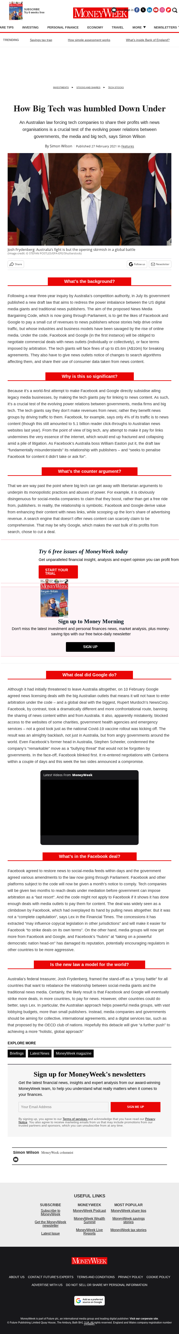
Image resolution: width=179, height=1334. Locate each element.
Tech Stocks (116, 87)
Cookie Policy (158, 1281)
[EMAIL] (17, 1159)
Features (127, 146)
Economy (95, 27)
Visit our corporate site (144, 1323)
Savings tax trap (41, 40)
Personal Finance (63, 27)
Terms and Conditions (96, 1281)
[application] (89, 807)
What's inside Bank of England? (148, 40)
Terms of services (75, 1119)
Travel (118, 27)
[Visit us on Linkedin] (149, 10)
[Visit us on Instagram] (162, 10)
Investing (30, 27)
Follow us (139, 264)
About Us (16, 1281)
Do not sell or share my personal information (106, 1289)
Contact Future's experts (50, 1281)
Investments (61, 87)
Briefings (17, 1053)
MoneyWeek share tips (128, 1215)
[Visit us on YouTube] (155, 10)
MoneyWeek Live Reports (89, 1236)
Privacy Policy (130, 1281)
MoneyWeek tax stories (128, 1234)
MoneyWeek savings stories (128, 1224)
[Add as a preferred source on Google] (89, 1305)
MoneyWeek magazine (73, 1053)
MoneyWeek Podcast (89, 1215)
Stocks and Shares (88, 87)
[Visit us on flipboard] (168, 10)
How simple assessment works (89, 40)
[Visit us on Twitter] (143, 10)
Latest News (39, 1053)
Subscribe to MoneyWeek (50, 1216)
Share (18, 264)
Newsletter (162, 264)
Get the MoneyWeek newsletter (50, 1228)
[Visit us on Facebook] (136, 10)
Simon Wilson (61, 146)
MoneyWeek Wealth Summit (89, 1224)
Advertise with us (47, 1289)
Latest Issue (50, 1238)
